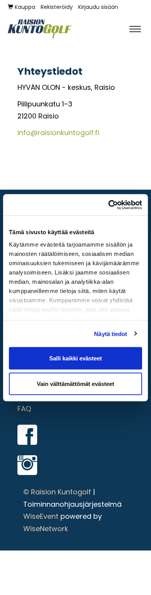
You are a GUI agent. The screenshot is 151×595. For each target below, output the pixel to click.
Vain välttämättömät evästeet (75, 383)
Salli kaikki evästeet (75, 358)
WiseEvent (40, 516)
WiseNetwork (45, 528)
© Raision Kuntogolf (57, 492)
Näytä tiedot (110, 333)
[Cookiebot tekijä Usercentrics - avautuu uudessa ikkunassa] (108, 205)
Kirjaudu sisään (98, 7)
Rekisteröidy (57, 7)
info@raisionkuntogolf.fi (58, 132)
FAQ (24, 408)
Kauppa (24, 7)
